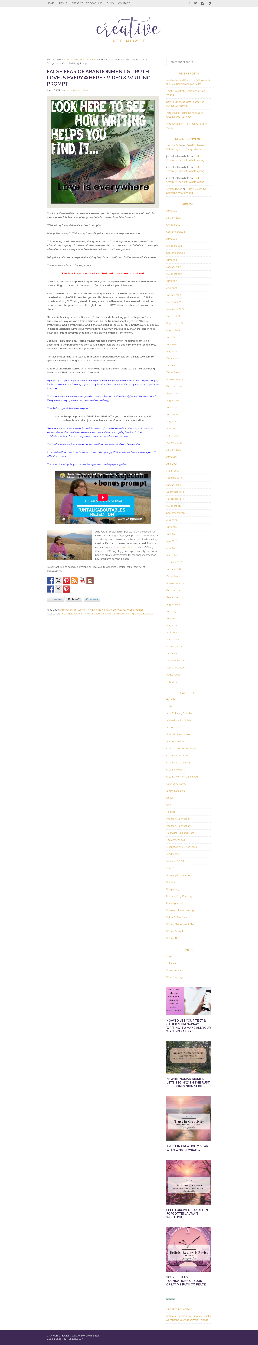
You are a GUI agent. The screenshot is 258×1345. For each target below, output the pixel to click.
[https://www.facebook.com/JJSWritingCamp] (50, 580)
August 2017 (173, 604)
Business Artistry (175, 741)
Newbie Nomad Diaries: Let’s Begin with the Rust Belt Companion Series (188, 1082)
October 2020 (174, 386)
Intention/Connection (178, 818)
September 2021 (175, 323)
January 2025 (173, 217)
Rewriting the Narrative (99, 609)
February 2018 (174, 562)
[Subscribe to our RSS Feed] (74, 580)
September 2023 (175, 252)
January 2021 (173, 365)
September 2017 (175, 597)
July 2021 (171, 337)
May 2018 (171, 541)
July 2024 (171, 238)
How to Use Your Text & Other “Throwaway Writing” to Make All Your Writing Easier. (188, 1026)
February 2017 (174, 646)
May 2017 (171, 625)
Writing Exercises (144, 613)
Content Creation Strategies (181, 748)
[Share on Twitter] (58, 589)
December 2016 (175, 660)
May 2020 (171, 421)
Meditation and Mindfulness (181, 847)
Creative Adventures (177, 755)
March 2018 (172, 555)
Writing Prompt (134, 609)
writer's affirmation (115, 613)
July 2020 (171, 407)
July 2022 (171, 281)
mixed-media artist (126, 547)
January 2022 (173, 295)
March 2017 (172, 639)
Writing (130, 613)
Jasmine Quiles (174, 145)
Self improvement (72, 613)
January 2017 (173, 653)
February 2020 (174, 442)
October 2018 (174, 506)
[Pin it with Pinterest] (66, 589)
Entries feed (172, 963)
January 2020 (173, 449)
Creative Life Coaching (178, 762)
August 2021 (173, 330)
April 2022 (171, 288)
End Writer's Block (176, 790)
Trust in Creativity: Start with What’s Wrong (188, 1148)
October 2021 (173, 316)
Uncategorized (174, 903)
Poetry (170, 868)
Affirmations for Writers (73, 609)
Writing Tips (172, 938)
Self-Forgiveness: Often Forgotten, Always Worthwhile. (187, 1213)
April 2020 (172, 428)
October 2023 (174, 245)
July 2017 (171, 611)
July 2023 (171, 259)
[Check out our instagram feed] (90, 580)
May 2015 (171, 681)
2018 (169, 706)
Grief (169, 804)
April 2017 (171, 632)
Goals (169, 797)
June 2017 (171, 618)
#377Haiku (172, 699)
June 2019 (171, 463)
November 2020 (175, 379)
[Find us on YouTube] (82, 580)
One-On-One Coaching (179, 1309)
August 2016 (173, 674)
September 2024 (175, 231)
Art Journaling (173, 727)
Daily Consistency (176, 783)
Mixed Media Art (175, 861)
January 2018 (173, 569)
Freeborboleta (75, 1339)
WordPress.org (174, 977)
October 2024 (174, 224)
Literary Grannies (175, 840)
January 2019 (173, 484)
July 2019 (171, 456)
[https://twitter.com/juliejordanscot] (58, 580)
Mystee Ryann (174, 189)
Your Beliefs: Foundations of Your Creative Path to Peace (186, 1280)
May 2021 (171, 351)
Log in (169, 956)
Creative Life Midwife (129, 29)
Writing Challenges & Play (180, 924)
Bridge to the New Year (179, 734)
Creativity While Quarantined (182, 776)
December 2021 (175, 302)
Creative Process (175, 769)
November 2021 (175, 309)
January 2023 (173, 266)
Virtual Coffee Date (176, 917)
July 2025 (171, 210)
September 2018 (175, 513)
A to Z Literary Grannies (179, 713)
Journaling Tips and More (180, 833)
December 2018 (175, 491)
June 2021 (171, 344)
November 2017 (175, 583)
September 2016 (175, 667)
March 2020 (172, 435)
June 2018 (171, 534)
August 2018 (173, 520)
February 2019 (174, 477)
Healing (170, 811)
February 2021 (174, 358)
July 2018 (171, 527)
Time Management (93, 613)
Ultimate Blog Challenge (179, 896)
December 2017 (175, 576)
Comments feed (175, 970)
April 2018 (171, 548)
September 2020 (175, 393)
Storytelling (119, 609)
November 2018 (175, 498)
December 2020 (175, 372)
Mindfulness (173, 854)
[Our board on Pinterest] (66, 580)
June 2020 (172, 414)
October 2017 (173, 590)
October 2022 (174, 274)
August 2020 (173, 400)
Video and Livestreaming (180, 910)
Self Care (171, 882)
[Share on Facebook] (50, 589)
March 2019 (172, 470)
